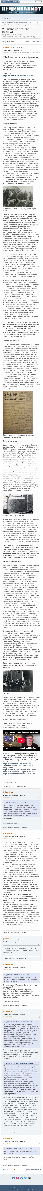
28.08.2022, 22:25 (7, 838)
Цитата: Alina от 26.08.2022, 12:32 (18, 802)
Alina (7, 47)
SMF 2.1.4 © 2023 (13, 1189)
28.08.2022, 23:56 (7, 944)
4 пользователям (7, 823)
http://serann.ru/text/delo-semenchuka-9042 (20, 770)
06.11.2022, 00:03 (7, 1016)
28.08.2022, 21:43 (7, 797)
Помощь (12, 1187)
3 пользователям (7, 929)
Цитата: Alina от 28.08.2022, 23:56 (18, 975)
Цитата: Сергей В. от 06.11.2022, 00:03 (19, 1148)
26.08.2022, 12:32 (7, 52)
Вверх (3, 1170)
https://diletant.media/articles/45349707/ (18, 76)
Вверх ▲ (30, 1187)
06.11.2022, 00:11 (7, 1143)
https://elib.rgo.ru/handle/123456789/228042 (20, 758)
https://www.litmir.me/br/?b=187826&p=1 (18, 764)
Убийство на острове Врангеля (12, 50)
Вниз (3, 41)
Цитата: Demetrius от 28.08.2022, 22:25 (20, 1022)
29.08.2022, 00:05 (7, 969)
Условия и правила (21, 1187)
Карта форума (30, 1189)
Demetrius (9, 792)
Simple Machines (22, 1189)
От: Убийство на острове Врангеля (14, 795)
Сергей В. (8, 1011)
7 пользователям (7, 782)
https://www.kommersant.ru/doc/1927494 (19, 774)
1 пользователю (7, 1001)
